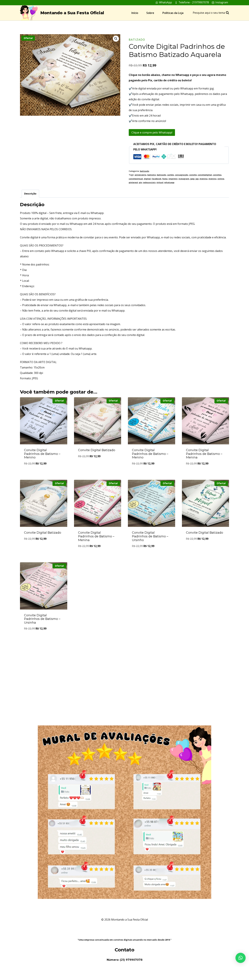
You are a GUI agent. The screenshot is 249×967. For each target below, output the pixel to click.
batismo (151, 174)
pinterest (133, 182)
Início (134, 13)
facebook (156, 178)
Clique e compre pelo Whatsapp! (151, 132)
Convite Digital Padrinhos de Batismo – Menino (42, 453)
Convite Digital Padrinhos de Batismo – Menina (204, 453)
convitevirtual (136, 178)
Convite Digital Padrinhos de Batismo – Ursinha (42, 618)
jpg (197, 178)
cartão (170, 174)
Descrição (30, 193)
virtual (160, 182)
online (220, 178)
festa (165, 178)
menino (212, 178)
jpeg (192, 178)
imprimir (173, 178)
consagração (181, 174)
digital (147, 178)
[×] (240, 958)
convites (217, 174)
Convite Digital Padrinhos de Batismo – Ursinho (150, 536)
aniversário (140, 174)
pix (140, 182)
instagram (184, 178)
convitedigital (205, 174)
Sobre (150, 13)
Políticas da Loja (172, 13)
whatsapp (169, 182)
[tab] (30, 193)
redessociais (149, 182)
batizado (137, 40)
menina (204, 178)
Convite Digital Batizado (96, 450)
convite (193, 174)
